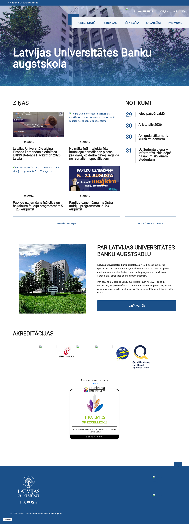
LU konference (143, 11)
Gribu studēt (87, 23)
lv (183, 11)
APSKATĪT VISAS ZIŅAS (66, 223)
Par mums (175, 23)
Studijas (110, 23)
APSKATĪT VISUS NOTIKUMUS (150, 223)
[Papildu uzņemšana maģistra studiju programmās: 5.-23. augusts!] (94, 178)
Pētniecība (131, 23)
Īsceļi (162, 11)
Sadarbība (153, 23)
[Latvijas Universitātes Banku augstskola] (16, 17)
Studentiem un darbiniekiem (21, 2)
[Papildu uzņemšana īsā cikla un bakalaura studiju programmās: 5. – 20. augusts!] (38, 178)
